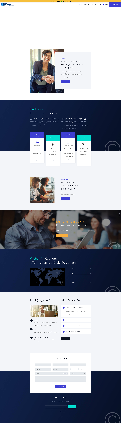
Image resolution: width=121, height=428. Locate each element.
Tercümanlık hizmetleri (55, 420)
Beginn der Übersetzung (39, 329)
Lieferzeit (36, 320)
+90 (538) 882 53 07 (56, 1)
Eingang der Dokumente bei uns (41, 337)
